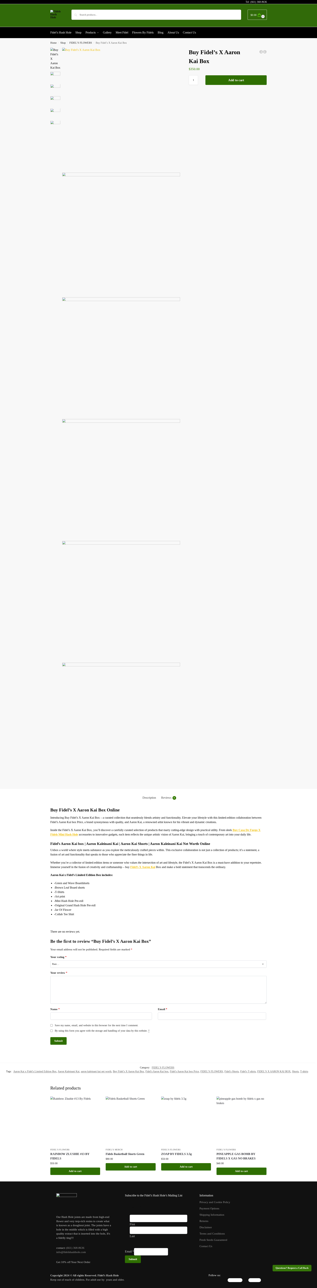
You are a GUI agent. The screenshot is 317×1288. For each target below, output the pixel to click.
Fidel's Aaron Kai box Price (184, 1071)
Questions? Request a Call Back (292, 1268)
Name (55, 1009)
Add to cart (236, 80)
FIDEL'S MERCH (114, 1150)
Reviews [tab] (168, 797)
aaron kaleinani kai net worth (96, 1071)
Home (53, 42)
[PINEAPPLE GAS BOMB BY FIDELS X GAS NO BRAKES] (241, 1121)
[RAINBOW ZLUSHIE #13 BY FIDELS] (75, 1121)
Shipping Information (211, 1214)
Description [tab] (149, 797)
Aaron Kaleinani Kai (68, 1071)
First (132, 1224)
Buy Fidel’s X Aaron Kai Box (128, 1071)
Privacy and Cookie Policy (214, 1202)
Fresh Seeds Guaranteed (213, 1239)
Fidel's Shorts (231, 1071)
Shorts (295, 1071)
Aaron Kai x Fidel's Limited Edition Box (34, 1071)
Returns (203, 1221)
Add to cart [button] (75, 1171)
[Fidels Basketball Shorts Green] (131, 1121)
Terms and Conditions (212, 1233)
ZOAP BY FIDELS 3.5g (176, 1154)
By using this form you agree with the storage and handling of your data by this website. (102, 1030)
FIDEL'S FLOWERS (80, 42)
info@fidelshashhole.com (71, 1252)
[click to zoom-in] (121, 109)
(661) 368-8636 (258, 2)
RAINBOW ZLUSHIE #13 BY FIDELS (69, 1156)
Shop (63, 42)
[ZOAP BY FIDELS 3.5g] (186, 1121)
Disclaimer (205, 1227)
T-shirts (304, 1071)
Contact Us (205, 1246)
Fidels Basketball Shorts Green (125, 1154)
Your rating (58, 957)
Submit (133, 1259)
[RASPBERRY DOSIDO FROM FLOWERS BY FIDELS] (261, 52)
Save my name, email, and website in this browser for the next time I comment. (96, 1025)
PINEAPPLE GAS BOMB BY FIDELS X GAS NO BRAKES (236, 1156)
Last (132, 1236)
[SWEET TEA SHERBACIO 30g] (265, 52)
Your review (58, 972)
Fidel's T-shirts (248, 1071)
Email (162, 1009)
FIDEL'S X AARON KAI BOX (274, 1071)
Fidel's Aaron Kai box (156, 1071)
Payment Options (209, 1208)
